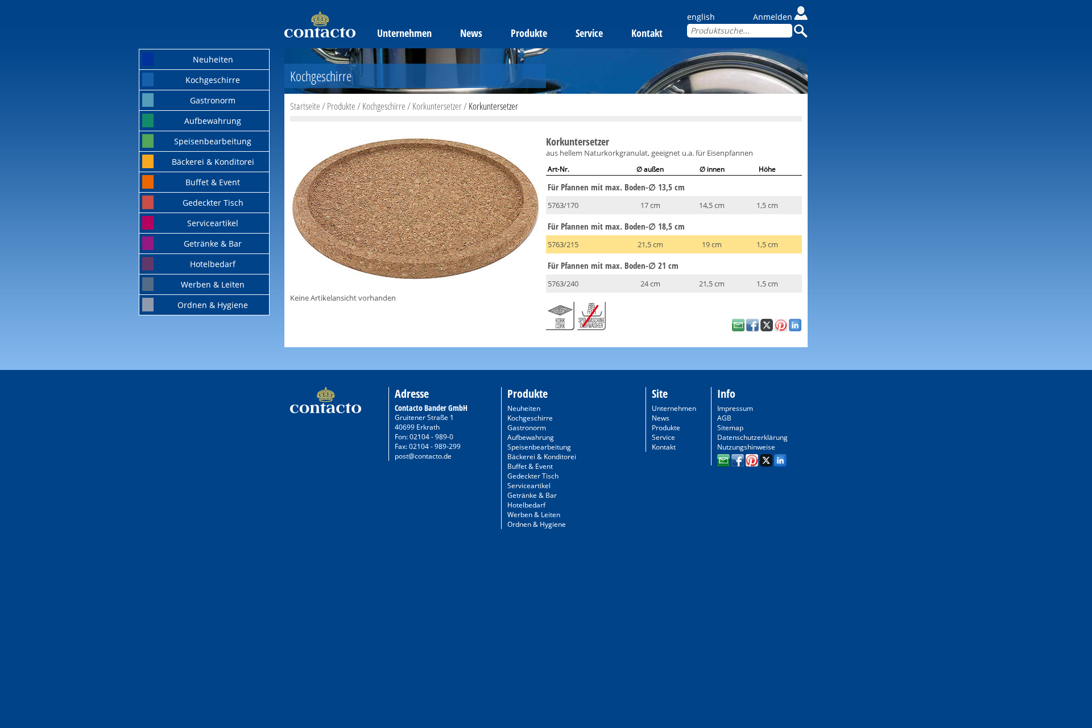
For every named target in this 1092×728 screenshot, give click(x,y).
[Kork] (560, 314)
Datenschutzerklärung (752, 437)
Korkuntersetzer (437, 106)
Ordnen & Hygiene (212, 304)
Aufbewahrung (212, 120)
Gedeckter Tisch (213, 202)
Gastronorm (212, 100)
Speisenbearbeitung (212, 141)
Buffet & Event (212, 182)
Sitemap (730, 427)
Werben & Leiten (213, 284)
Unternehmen (404, 33)
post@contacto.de (423, 456)
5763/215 (563, 244)
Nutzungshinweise (746, 447)
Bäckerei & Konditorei (213, 161)
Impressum (735, 408)
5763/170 (563, 205)
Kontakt (647, 33)
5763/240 (563, 283)
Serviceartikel (212, 223)
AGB (724, 418)
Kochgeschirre (212, 79)
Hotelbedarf (212, 264)
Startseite (305, 106)
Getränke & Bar (213, 243)
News (471, 33)
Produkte (529, 33)
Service (589, 33)
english (701, 16)
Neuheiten (213, 59)
